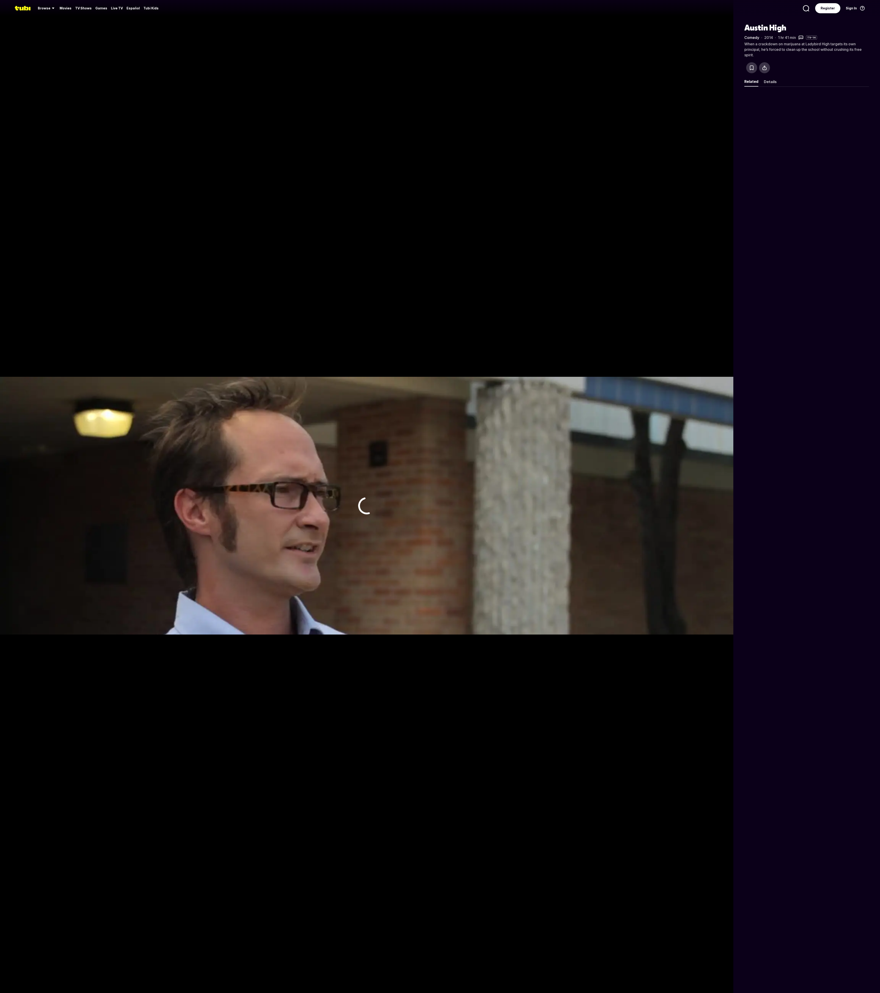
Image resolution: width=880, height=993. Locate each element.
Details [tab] (770, 81)
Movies (66, 8)
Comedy (751, 37)
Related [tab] (751, 81)
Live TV (117, 8)
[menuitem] (47, 8)
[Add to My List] (751, 67)
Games (101, 8)
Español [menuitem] (133, 8)
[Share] (764, 67)
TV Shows (83, 8)
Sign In (851, 8)
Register (828, 8)
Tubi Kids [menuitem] (151, 8)
